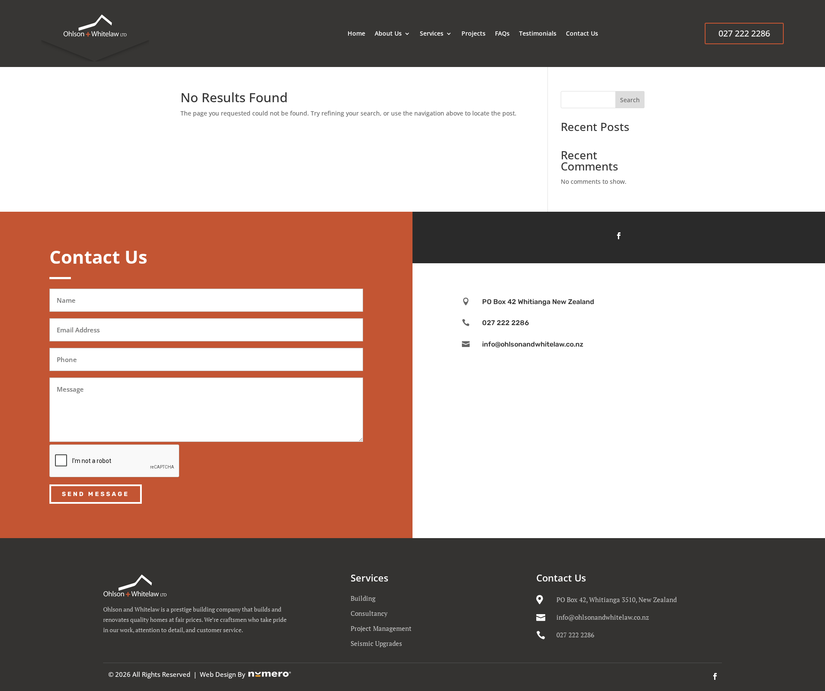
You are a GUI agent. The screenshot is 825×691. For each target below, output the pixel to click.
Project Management (381, 628)
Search (630, 100)
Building (363, 598)
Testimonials (537, 33)
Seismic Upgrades (376, 643)
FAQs (502, 33)
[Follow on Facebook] (619, 236)
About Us (388, 33)
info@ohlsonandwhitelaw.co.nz (602, 617)
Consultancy (369, 613)
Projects (473, 33)
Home (356, 33)
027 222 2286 (744, 33)
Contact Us (582, 33)
